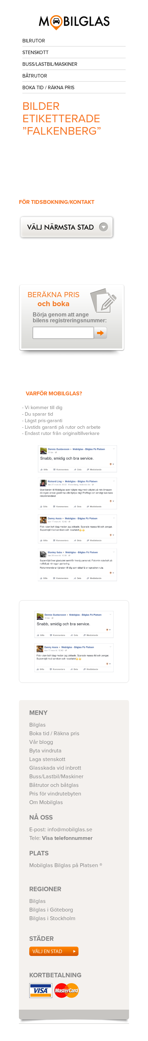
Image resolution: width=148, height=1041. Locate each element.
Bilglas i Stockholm (52, 918)
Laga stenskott (47, 759)
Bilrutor (33, 41)
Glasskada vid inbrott (55, 767)
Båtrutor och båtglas (54, 785)
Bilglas (37, 724)
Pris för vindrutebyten (55, 793)
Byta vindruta (45, 750)
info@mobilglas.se (69, 829)
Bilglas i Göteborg (74, 22)
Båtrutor (34, 76)
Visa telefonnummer (67, 838)
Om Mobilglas (46, 802)
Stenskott (35, 52)
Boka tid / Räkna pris (48, 88)
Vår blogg (41, 742)
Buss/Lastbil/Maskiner (49, 64)
